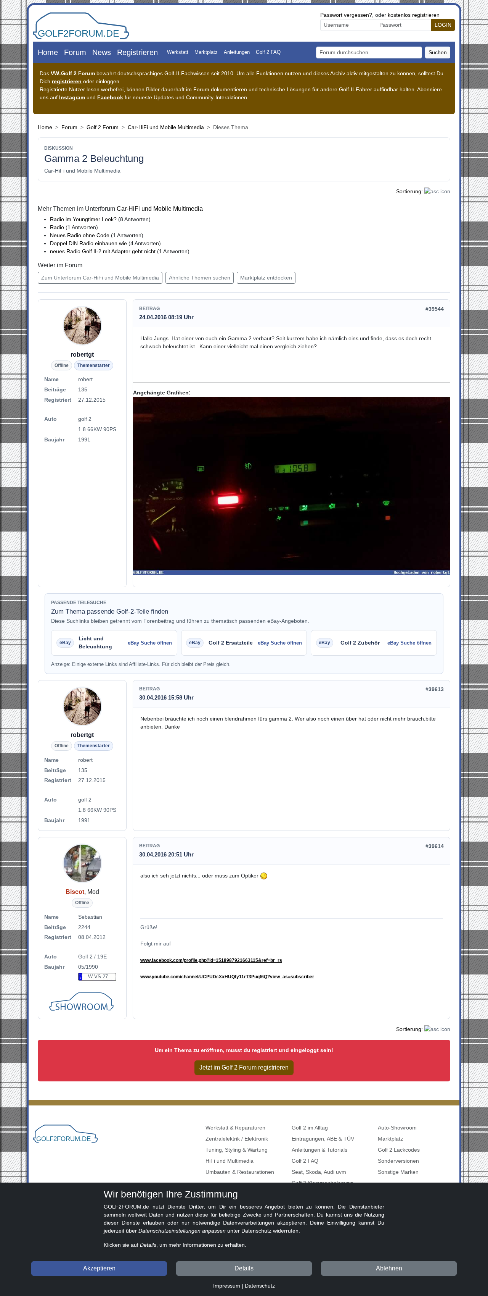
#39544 (434, 309)
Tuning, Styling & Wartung (236, 1150)
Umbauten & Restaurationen (239, 1172)
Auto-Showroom (397, 1128)
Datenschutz (260, 1286)
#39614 (434, 846)
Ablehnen (389, 1268)
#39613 (434, 689)
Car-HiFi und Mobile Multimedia (166, 127)
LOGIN (443, 25)
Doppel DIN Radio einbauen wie (88, 243)
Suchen (438, 52)
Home (48, 52)
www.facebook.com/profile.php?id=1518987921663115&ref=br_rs (211, 960)
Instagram (72, 97)
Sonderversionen (398, 1161)
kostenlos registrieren (414, 15)
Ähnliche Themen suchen (199, 278)
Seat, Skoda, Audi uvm (319, 1172)
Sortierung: (409, 191)
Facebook (110, 97)
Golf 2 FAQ (268, 52)
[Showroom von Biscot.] (82, 1002)
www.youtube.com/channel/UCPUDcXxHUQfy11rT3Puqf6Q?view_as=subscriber (227, 976)
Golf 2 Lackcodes (399, 1150)
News (101, 52)
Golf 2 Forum (103, 127)
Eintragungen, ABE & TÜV (323, 1139)
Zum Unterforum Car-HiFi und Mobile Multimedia (100, 278)
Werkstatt (177, 52)
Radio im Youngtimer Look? (83, 219)
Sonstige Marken (398, 1172)
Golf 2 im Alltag (310, 1128)
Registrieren (137, 52)
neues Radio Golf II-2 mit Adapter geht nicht (103, 251)
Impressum (226, 1286)
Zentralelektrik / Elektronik (236, 1139)
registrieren (67, 81)
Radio (57, 227)
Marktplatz (206, 52)
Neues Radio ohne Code (79, 235)
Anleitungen (237, 52)
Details (244, 1268)
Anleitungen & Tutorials (319, 1150)
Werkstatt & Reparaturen (235, 1128)
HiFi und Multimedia (229, 1161)
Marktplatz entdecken (266, 278)
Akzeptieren (99, 1268)
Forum (75, 52)
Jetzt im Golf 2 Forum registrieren (244, 1067)
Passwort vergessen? (346, 15)
